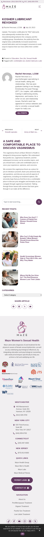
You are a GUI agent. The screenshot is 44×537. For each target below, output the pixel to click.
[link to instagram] (25, 521)
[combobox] (18, 202)
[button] (39, 6)
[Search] (39, 202)
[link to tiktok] (9, 521)
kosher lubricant (31, 61)
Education (15, 58)
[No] (39, 530)
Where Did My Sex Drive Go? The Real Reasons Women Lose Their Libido (30, 277)
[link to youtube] (19, 521)
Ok (22, 534)
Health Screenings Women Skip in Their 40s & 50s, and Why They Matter (31, 258)
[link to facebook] (14, 521)
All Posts (22, 113)
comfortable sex (19, 61)
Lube (40, 61)
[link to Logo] (9, 6)
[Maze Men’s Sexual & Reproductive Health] (22, 328)
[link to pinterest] (30, 521)
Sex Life (23, 58)
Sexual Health (32, 58)
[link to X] (35, 521)
